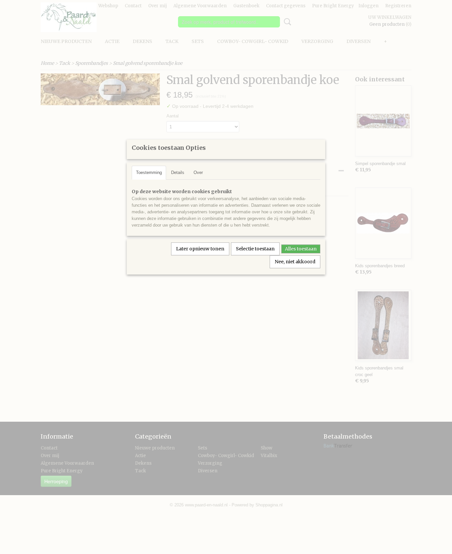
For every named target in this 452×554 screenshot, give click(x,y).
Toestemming (149, 172)
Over (198, 172)
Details (177, 172)
